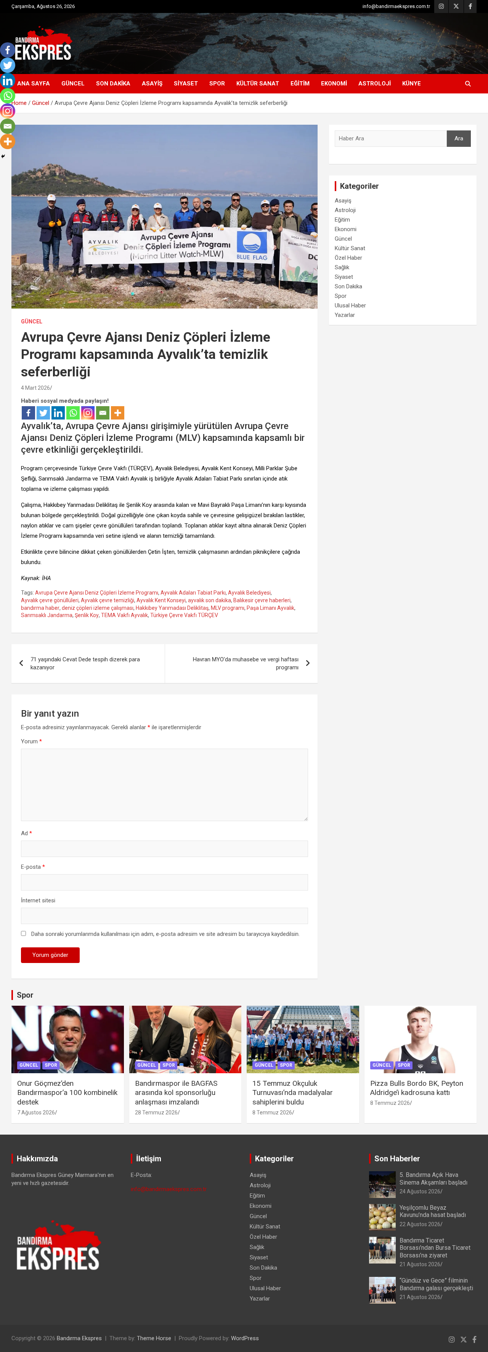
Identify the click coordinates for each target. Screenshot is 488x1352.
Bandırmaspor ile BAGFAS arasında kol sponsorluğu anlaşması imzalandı (176, 1092)
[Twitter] (43, 413)
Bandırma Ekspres (79, 1338)
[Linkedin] (58, 413)
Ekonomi (334, 83)
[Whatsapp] (73, 413)
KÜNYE (411, 83)
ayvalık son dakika (209, 600)
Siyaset (186, 83)
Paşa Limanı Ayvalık (270, 608)
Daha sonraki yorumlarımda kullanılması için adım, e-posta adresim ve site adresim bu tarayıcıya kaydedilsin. (165, 934)
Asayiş (152, 83)
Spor (217, 83)
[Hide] (3, 156)
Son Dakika (113, 83)
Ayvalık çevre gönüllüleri (50, 600)
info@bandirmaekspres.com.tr (396, 6)
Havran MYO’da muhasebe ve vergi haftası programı (246, 663)
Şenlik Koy (87, 615)
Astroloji (374, 83)
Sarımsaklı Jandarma (46, 615)
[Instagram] (88, 413)
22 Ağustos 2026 (420, 1224)
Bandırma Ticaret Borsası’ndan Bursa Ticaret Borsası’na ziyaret (435, 1248)
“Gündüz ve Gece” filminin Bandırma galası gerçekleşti (436, 1284)
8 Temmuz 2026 (272, 1112)
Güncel (73, 83)
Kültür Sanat (257, 83)
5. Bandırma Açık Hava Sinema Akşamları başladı (433, 1178)
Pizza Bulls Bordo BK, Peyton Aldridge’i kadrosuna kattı (416, 1088)
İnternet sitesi (38, 900)
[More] (117, 413)
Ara (458, 138)
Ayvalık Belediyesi (249, 593)
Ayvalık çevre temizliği (107, 600)
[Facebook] (28, 413)
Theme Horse (154, 1338)
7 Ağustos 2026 (36, 1112)
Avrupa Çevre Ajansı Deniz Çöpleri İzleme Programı (96, 593)
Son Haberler (397, 1158)
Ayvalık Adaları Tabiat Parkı (193, 593)
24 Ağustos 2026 (420, 1191)
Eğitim (300, 83)
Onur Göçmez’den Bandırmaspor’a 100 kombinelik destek (67, 1092)
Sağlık (342, 267)
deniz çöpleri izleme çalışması (97, 608)
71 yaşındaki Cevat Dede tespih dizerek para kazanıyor (85, 663)
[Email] (102, 413)
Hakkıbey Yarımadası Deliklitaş (172, 608)
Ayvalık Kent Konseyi (161, 600)
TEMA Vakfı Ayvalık (124, 615)
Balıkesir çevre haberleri (262, 600)
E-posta (33, 866)
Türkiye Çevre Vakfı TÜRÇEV (184, 615)
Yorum (31, 741)
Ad (26, 833)
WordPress (245, 1338)
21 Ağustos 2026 (420, 1264)
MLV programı (227, 608)
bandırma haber (40, 608)
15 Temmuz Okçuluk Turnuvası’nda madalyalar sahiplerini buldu (292, 1092)
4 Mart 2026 (35, 388)
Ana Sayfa (33, 83)
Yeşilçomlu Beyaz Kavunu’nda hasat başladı (433, 1211)
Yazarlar (345, 315)
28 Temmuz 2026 (156, 1112)
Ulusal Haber (350, 305)
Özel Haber (348, 257)
